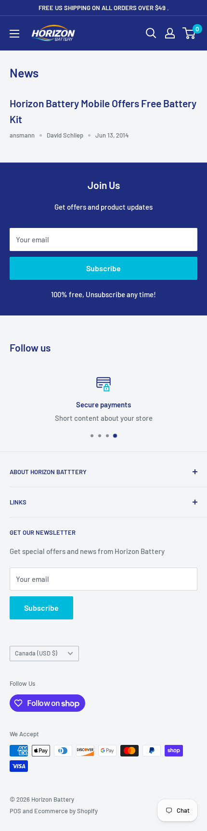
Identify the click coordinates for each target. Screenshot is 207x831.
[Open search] (151, 33)
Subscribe (103, 268)
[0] (189, 33)
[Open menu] (14, 34)
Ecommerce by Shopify (66, 811)
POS (15, 811)
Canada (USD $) (36, 653)
